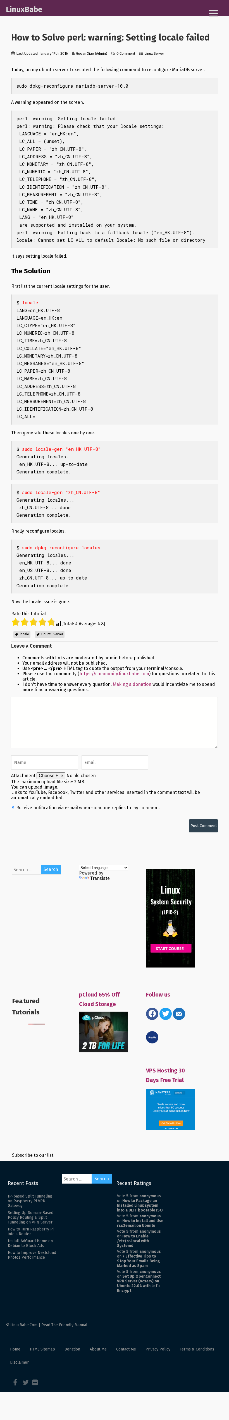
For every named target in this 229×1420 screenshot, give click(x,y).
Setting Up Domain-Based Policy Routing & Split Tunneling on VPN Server (30, 1217)
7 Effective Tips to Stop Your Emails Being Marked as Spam (138, 1261)
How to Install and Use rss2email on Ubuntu (140, 1223)
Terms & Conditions (197, 1349)
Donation (72, 1349)
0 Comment (125, 53)
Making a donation (132, 684)
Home (15, 1349)
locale (24, 634)
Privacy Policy (157, 1349)
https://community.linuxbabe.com (114, 673)
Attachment (24, 775)
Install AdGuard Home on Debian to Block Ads (30, 1243)
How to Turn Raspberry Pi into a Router (31, 1231)
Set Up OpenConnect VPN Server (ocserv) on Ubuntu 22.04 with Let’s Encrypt (139, 1283)
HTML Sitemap (42, 1349)
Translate (100, 878)
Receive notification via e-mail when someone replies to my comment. (87, 807)
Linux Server (154, 53)
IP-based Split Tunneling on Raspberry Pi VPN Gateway (30, 1201)
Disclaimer (19, 1362)
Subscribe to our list (32, 1155)
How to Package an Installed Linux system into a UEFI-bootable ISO (140, 1205)
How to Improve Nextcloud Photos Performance (32, 1255)
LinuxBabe (24, 9)
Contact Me (126, 1349)
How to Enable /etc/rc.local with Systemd (133, 1241)
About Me (98, 1349)
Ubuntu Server (52, 634)
